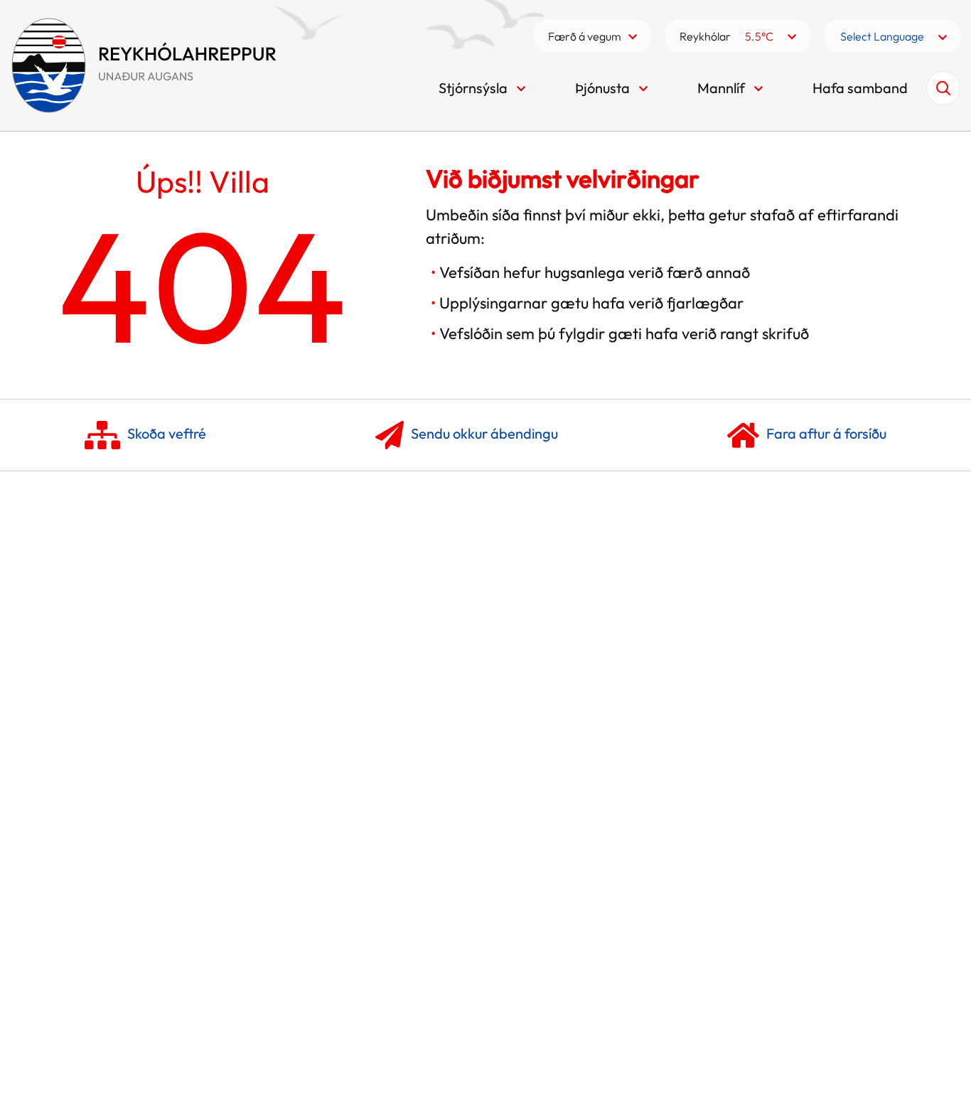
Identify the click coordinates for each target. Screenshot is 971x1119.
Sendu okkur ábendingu (484, 432)
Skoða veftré (166, 432)
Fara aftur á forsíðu (826, 432)
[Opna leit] (943, 88)
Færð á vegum (584, 36)
